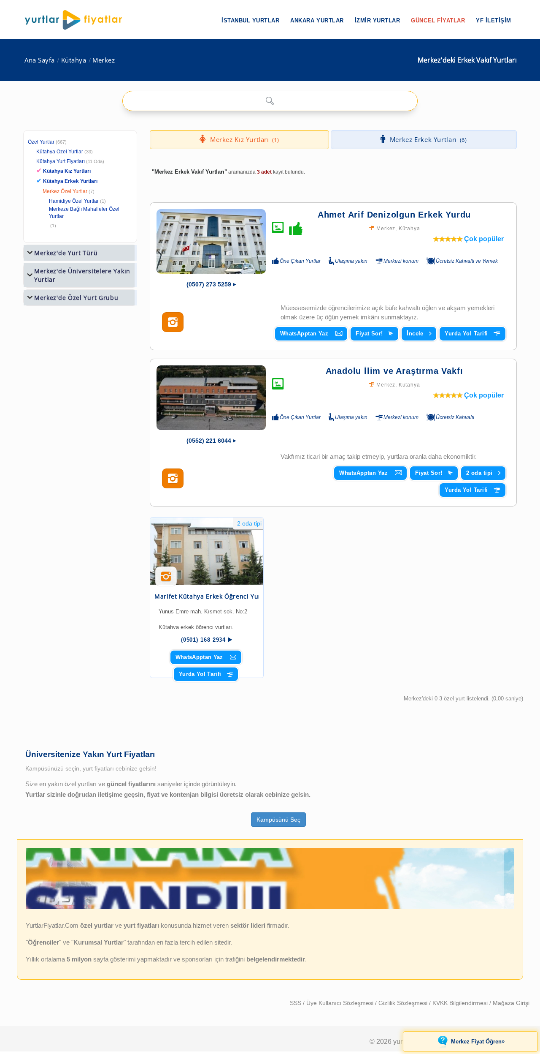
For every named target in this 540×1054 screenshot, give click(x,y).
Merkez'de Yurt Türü (65, 253)
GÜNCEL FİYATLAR (438, 20)
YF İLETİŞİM (493, 20)
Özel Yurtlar (41, 142)
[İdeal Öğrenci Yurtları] (270, 907)
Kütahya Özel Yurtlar (59, 152)
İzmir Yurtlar (377, 20)
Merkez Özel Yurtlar (65, 191)
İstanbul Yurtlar (250, 20)
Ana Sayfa (39, 60)
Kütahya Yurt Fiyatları (70, 161)
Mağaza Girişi (511, 1003)
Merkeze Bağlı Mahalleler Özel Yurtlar (84, 212)
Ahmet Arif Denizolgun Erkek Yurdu (394, 214)
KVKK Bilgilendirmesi (460, 1003)
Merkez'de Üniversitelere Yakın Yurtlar (82, 275)
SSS (296, 1003)
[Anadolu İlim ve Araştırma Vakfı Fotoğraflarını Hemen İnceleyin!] (173, 478)
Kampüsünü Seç (278, 819)
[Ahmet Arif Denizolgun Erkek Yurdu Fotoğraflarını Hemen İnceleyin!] (173, 322)
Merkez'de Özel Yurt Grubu (76, 298)
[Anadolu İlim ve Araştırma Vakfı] (211, 397)
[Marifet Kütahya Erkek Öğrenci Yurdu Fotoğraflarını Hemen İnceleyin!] (166, 579)
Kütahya (73, 60)
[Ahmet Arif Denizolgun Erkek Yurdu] (211, 241)
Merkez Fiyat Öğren (478, 1041)
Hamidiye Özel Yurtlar (74, 201)
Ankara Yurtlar (316, 20)
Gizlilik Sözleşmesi (403, 1003)
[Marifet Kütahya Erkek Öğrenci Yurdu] (206, 551)
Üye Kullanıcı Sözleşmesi (340, 1003)
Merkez (103, 60)
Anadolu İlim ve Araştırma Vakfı (394, 371)
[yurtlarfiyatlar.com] (77, 20)
